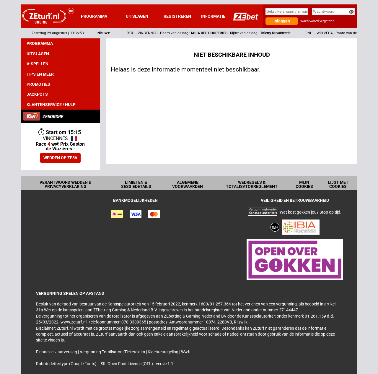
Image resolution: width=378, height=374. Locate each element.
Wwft (186, 351)
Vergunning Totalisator (101, 351)
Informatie (213, 16)
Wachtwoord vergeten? (317, 21)
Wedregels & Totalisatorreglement (252, 184)
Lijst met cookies (338, 184)
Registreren (177, 16)
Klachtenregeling (163, 351)
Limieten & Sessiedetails (136, 184)
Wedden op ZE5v (60, 157)
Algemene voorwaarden (187, 184)
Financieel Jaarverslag (57, 351)
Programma (94, 16)
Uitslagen (137, 16)
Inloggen (281, 21)
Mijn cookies (304, 184)
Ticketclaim (135, 351)
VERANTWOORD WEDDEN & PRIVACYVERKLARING (65, 184)
